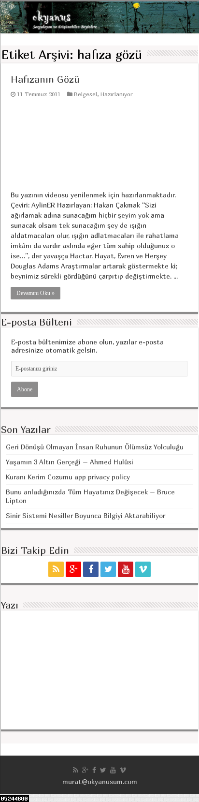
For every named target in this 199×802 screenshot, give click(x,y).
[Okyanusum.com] (99, 17)
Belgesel (85, 94)
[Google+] (73, 569)
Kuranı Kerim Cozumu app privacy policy (68, 477)
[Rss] (56, 569)
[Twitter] (108, 569)
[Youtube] (125, 569)
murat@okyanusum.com (99, 781)
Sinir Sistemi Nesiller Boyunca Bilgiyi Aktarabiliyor (85, 515)
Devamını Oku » (35, 293)
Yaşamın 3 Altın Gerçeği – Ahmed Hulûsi (69, 462)
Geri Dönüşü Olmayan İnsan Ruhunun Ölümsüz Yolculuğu (95, 447)
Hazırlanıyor (116, 94)
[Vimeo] (143, 569)
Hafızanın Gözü (45, 79)
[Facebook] (91, 569)
